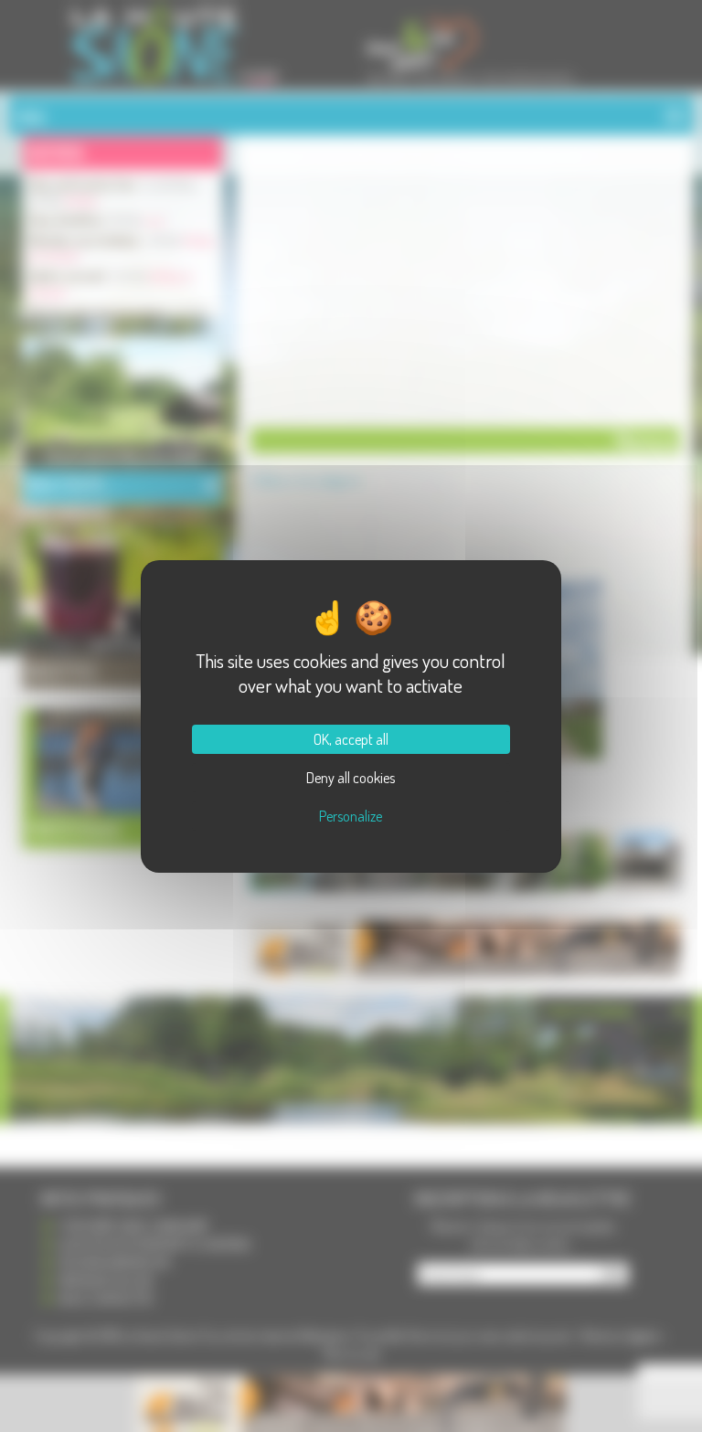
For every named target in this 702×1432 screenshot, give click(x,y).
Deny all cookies (350, 778)
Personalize (350, 816)
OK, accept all (351, 739)
